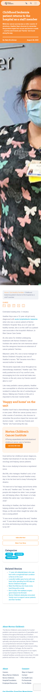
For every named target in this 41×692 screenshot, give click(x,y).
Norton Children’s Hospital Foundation (9, 679)
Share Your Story (20, 543)
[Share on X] (8, 306)
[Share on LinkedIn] (13, 306)
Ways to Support (27, 672)
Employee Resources (10, 683)
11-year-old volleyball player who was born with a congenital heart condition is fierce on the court (22, 574)
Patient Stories (11, 557)
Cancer (9, 554)
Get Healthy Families (17, 292)
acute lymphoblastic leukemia (26, 319)
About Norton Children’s (11, 675)
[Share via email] (23, 306)
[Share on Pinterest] (18, 306)
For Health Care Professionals (27, 679)
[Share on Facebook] (4, 306)
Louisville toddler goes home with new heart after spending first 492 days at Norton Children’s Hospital (22, 581)
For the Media (26, 683)
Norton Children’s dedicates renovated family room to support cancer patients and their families (22, 597)
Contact (24, 675)
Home (6, 292)
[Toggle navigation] (35, 3)
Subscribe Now (20, 537)
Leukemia (19, 554)
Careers (5, 672)
